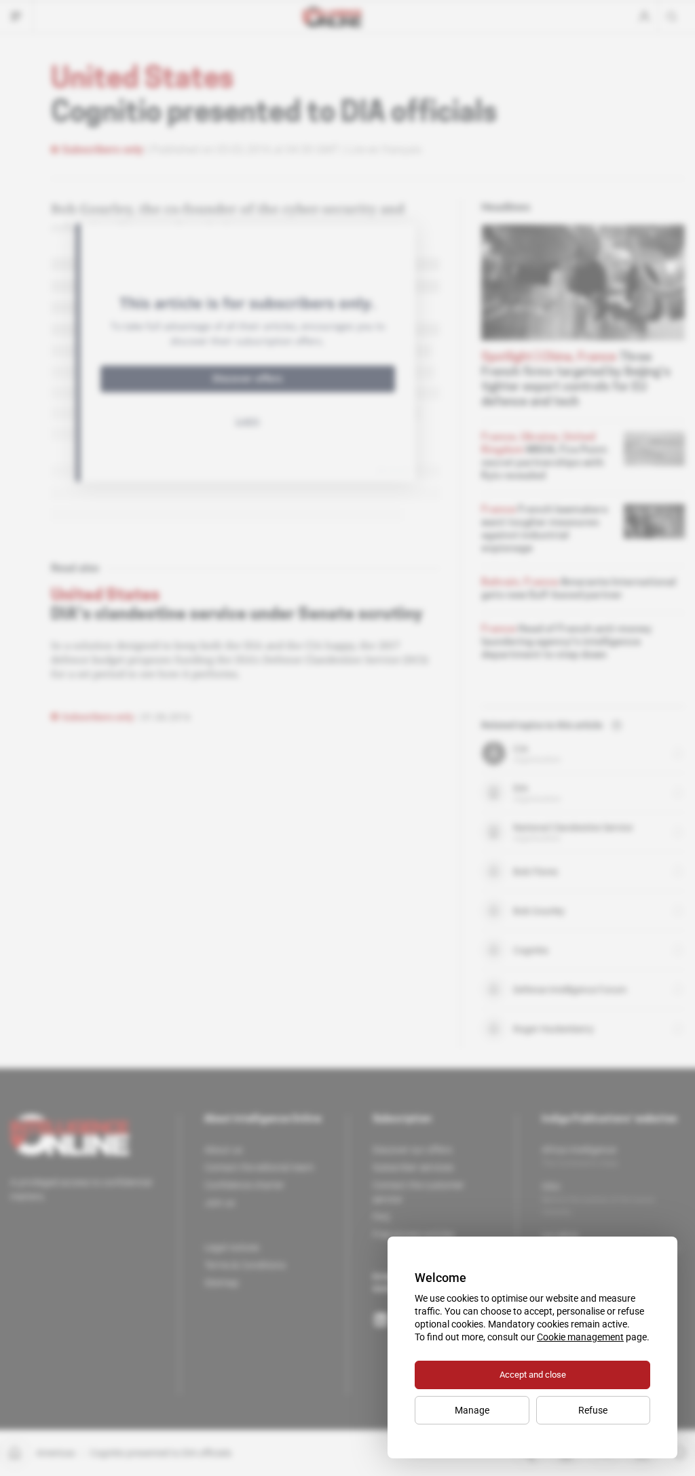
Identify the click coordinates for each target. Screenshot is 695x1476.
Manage (472, 1410)
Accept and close (533, 1375)
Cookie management (580, 1337)
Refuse (592, 1410)
